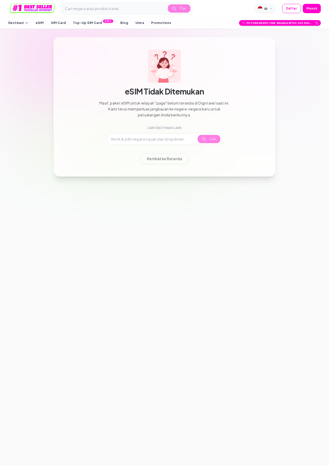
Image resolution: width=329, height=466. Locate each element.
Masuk (311, 8)
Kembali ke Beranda (164, 158)
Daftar (291, 8)
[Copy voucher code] (316, 23)
